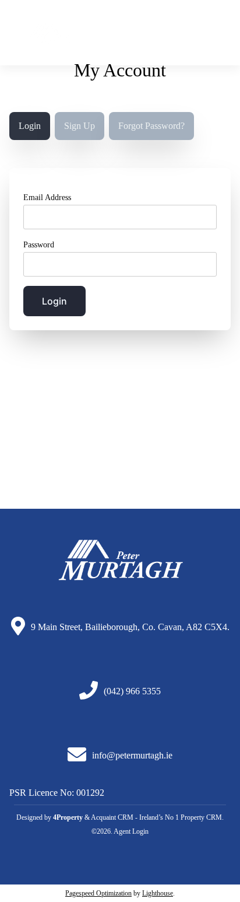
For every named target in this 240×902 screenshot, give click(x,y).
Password (38, 244)
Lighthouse (157, 893)
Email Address (47, 197)
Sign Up (79, 126)
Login (30, 126)
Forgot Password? (151, 126)
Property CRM (201, 817)
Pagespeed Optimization (98, 893)
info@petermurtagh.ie (132, 755)
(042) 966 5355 (132, 691)
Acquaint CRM (112, 817)
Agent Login (131, 831)
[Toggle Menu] (221, 37)
